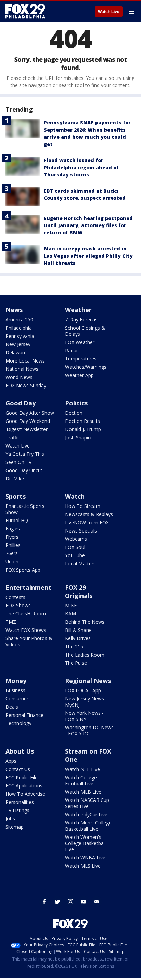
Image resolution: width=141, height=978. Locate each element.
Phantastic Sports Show (24, 509)
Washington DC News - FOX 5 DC (89, 730)
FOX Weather (79, 342)
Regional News (88, 680)
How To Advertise (25, 794)
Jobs (10, 818)
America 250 (19, 319)
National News (21, 369)
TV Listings (17, 810)
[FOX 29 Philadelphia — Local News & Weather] (25, 11)
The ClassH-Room (25, 613)
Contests (15, 597)
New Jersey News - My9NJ (86, 701)
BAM (70, 613)
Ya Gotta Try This (24, 454)
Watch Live (108, 11)
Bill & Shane (78, 630)
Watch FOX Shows (25, 630)
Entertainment (28, 587)
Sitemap (14, 826)
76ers (11, 553)
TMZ (10, 622)
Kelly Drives (78, 638)
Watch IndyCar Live (86, 814)
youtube (83, 901)
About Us (19, 751)
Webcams (76, 539)
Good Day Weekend (27, 421)
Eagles (12, 528)
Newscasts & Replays (89, 514)
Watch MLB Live (83, 791)
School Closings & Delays (85, 331)
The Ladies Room (84, 654)
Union (11, 561)
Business (15, 690)
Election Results (82, 421)
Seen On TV (18, 462)
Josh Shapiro (79, 437)
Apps (10, 761)
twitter (57, 901)
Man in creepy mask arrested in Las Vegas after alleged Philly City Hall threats (88, 255)
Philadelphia (18, 328)
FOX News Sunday (25, 385)
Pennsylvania (19, 336)
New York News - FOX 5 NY (84, 716)
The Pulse (76, 663)
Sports (15, 496)
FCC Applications (23, 785)
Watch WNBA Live (85, 857)
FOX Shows (18, 605)
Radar (71, 350)
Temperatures (81, 358)
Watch (75, 496)
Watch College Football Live (81, 780)
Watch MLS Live (83, 866)
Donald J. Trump (83, 429)
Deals (11, 707)
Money (15, 680)
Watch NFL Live (82, 769)
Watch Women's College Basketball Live (85, 843)
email (96, 901)
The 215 (74, 646)
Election (73, 412)
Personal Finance (24, 715)
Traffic (12, 437)
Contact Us (17, 769)
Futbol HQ (16, 520)
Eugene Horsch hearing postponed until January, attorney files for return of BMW (88, 225)
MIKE (71, 605)
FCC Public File (21, 777)
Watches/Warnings (85, 367)
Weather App (79, 375)
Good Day (20, 403)
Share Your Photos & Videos (28, 641)
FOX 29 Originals (78, 591)
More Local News (25, 360)
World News (19, 377)
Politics (76, 403)
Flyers (11, 537)
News (14, 310)
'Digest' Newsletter (26, 429)
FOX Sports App (22, 569)
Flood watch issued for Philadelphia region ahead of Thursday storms (81, 167)
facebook (44, 901)
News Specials (81, 530)
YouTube (75, 555)
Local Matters (80, 563)
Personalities (19, 802)
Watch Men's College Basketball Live (88, 825)
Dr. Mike (14, 478)
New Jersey (17, 344)
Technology (18, 723)
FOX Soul (75, 547)
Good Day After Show (29, 412)
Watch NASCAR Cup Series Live (87, 803)
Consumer (16, 698)
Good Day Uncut (23, 470)
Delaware (16, 352)
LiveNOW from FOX (87, 522)
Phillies (13, 545)
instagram (70, 901)
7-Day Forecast (82, 319)
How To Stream (82, 506)
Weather (78, 310)
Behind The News (84, 622)
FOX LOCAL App (83, 690)
